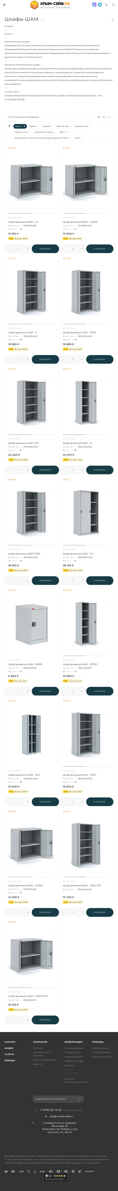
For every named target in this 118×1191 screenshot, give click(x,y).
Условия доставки (74, 1056)
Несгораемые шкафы (65, 68)
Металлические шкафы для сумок (43, 72)
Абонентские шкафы (74, 76)
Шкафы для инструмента (89, 80)
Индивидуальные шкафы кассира (45, 76)
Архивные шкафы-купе (58, 95)
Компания (40, 1042)
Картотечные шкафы (22, 80)
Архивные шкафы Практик (32, 95)
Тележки (24, 49)
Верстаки (17, 45)
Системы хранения (39, 49)
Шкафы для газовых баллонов (76, 72)
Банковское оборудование (50, 53)
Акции (9, 1048)
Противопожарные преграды (37, 45)
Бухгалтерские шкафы (64, 80)
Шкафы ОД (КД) (16, 99)
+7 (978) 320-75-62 (51, 1110)
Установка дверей (74, 1048)
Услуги (9, 1054)
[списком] (104, 117)
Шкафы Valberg (78, 95)
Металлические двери (24, 53)
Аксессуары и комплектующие (26, 57)
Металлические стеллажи (66, 45)
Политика (70, 1065)
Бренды (10, 1060)
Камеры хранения (43, 80)
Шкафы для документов (41, 68)
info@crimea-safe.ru (61, 1116)
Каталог (10, 1042)
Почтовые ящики (80, 49)
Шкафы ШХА (11, 95)
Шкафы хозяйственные (88, 68)
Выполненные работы (44, 1060)
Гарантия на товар (74, 1061)
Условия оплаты (73, 1052)
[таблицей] (108, 117)
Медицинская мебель (60, 49)
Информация (74, 1042)
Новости (37, 1064)
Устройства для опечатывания (79, 53)
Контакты (38, 1048)
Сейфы (8, 45)
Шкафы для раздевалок (17, 68)
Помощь (98, 1042)
